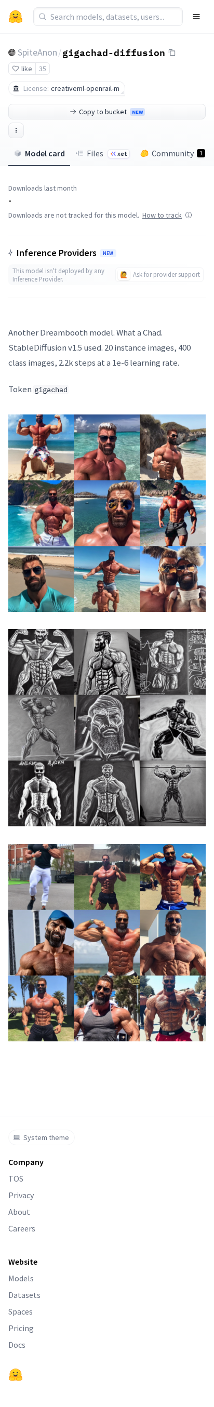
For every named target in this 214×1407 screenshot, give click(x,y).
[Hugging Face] (15, 1375)
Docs (16, 1344)
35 (42, 68)
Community (177, 153)
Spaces (20, 1311)
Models (21, 1278)
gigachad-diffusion (113, 52)
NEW (108, 253)
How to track (162, 215)
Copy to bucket (111, 111)
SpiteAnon (37, 52)
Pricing (21, 1328)
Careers (21, 1228)
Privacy (21, 1195)
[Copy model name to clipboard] (172, 52)
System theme (46, 1137)
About (19, 1212)
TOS (15, 1178)
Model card (45, 153)
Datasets (24, 1295)
